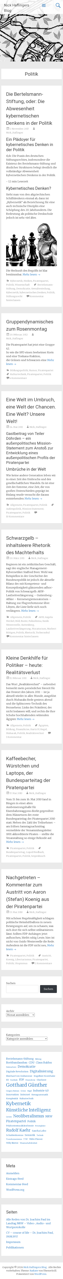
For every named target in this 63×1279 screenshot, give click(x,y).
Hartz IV (34, 729)
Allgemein (16, 504)
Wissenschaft (22, 284)
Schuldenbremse (14, 1135)
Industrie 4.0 (41, 1090)
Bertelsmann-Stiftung (20, 1058)
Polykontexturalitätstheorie (20, 1125)
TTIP (25, 1139)
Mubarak (11, 733)
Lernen (9, 1117)
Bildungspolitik (19, 370)
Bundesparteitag (15, 852)
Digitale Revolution (17, 1071)
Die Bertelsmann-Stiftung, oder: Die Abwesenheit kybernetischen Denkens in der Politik (29, 108)
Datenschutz (11, 1067)
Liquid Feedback (35, 852)
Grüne (23, 1091)
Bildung (10, 729)
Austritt (46, 955)
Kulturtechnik (18, 374)
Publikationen (15, 1247)
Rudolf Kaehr (18, 1130)
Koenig (10, 959)
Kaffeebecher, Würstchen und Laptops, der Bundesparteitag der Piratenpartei (28, 773)
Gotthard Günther (26, 1085)
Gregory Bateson (12, 1091)
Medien (28, 280)
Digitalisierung (41, 1071)
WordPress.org (15, 1189)
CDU (31, 1062)
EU (7, 1079)
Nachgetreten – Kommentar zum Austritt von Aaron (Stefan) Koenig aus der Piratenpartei (27, 892)
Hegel (43, 729)
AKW (41, 617)
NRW (48, 1116)
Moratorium (39, 628)
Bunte (24, 621)
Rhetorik (30, 632)
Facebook (14, 1080)
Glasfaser (41, 1079)
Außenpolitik (13, 508)
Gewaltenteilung (40, 288)
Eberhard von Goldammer (19, 1076)
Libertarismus (23, 959)
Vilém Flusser (36, 1139)
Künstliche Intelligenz (28, 1110)
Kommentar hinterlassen (24, 636)
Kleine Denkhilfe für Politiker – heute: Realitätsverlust (27, 665)
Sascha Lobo (39, 1130)
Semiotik (30, 1135)
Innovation (12, 1094)
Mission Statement (33, 508)
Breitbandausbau (16, 1062)
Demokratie (23, 288)
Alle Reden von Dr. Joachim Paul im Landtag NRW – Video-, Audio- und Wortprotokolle (28, 1223)
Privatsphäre (40, 1126)
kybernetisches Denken (33, 292)
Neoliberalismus (28, 1116)
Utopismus (21, 963)
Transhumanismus (14, 1139)
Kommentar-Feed (17, 1184)
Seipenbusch (38, 856)
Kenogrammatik (40, 1094)
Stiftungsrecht (14, 296)
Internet (25, 1094)
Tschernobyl (43, 632)
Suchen (11, 983)
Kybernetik (16, 280)
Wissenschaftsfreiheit (28, 1143)
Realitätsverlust (35, 733)
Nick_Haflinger (14, 132)
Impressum (13, 1242)
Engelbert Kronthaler (44, 1076)
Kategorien (13, 1034)
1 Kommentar (14, 737)
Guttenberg (27, 624)
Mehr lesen (31, 274)
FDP (21, 1079)
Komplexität (12, 1098)
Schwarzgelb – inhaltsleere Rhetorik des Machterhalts (28, 545)
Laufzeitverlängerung (18, 628)
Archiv (10, 1011)
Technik (40, 1135)
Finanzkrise (22, 729)
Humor (33, 370)
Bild (17, 621)
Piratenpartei (40, 280)
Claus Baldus (44, 1062)
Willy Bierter (12, 1143)
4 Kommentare (18, 378)
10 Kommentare (15, 516)
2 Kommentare (43, 963)
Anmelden (12, 1173)
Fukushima (35, 621)
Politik (10, 284)
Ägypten (43, 725)
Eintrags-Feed (15, 1178)
